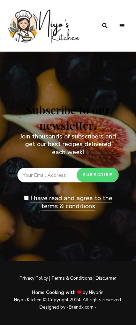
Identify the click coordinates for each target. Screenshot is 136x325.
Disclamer (106, 278)
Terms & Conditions (71, 278)
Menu (122, 26)
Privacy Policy (34, 278)
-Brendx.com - (81, 307)
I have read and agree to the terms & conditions (71, 202)
